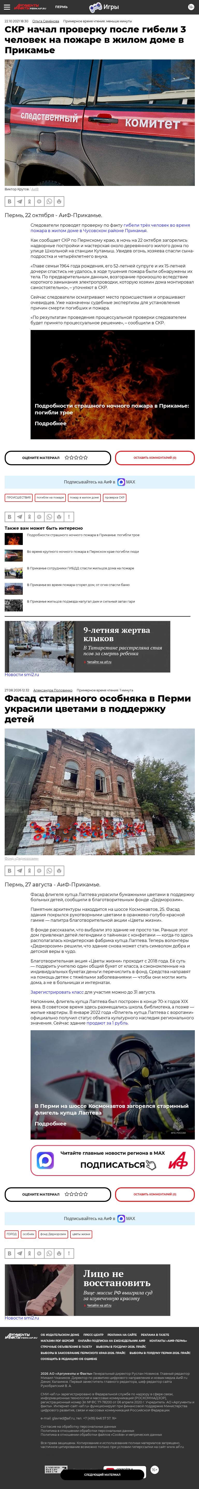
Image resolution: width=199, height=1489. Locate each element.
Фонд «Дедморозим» (22, 858)
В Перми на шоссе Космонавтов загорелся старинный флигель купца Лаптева (112, 1109)
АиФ (35, 189)
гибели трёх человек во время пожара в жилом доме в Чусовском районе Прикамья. (110, 228)
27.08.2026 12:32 (17, 690)
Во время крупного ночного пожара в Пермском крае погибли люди (83, 552)
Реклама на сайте (122, 1335)
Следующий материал (102, 1475)
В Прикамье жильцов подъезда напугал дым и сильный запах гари (81, 601)
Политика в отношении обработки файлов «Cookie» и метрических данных (101, 1435)
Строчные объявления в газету (66, 1347)
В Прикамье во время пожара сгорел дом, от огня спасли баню (78, 585)
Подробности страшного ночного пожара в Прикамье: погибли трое (112, 409)
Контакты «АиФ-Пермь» (168, 1341)
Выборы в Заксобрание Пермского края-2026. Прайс (83, 1353)
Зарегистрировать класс (57, 992)
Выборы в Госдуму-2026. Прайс (121, 1347)
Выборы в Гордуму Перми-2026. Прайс (160, 1353)
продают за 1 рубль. (107, 1023)
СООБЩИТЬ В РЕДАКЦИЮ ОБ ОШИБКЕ (69, 1359)
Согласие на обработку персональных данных (78, 1427)
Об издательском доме (60, 1335)
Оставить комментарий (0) (155, 458)
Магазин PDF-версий (57, 1341)
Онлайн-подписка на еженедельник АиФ (111, 1341)
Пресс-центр (93, 1335)
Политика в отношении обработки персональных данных (87, 1431)
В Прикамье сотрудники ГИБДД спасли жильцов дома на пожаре (80, 568)
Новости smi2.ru (22, 674)
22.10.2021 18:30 (16, 21)
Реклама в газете (155, 1335)
